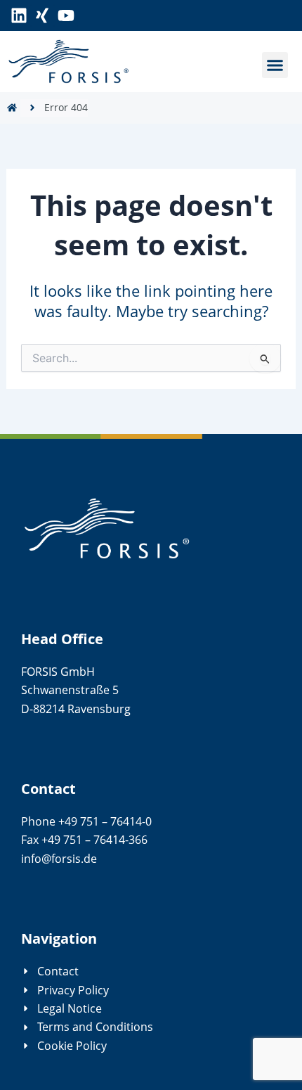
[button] (275, 65)
